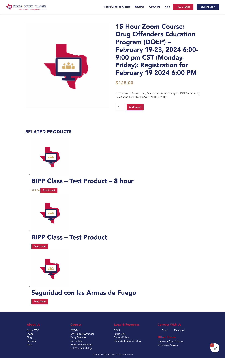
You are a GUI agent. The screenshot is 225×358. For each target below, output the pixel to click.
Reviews (139, 7)
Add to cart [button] (49, 190)
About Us (154, 7)
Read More (40, 301)
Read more (40, 246)
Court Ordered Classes (117, 7)
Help (167, 7)
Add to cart (135, 107)
